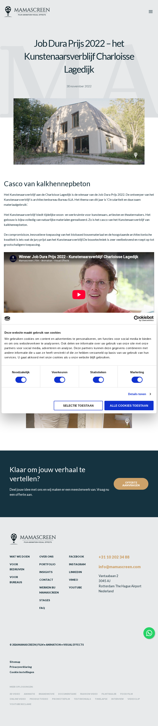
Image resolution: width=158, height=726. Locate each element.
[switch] (59, 380)
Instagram (77, 564)
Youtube (75, 587)
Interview (117, 699)
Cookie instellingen (22, 672)
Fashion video (89, 694)
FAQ (42, 608)
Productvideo (39, 699)
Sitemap (15, 661)
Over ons (46, 556)
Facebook (76, 556)
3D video (15, 694)
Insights (46, 572)
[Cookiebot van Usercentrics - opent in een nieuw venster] (137, 318)
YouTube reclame (20, 704)
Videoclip (134, 699)
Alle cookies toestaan (129, 405)
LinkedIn (75, 572)
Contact (46, 579)
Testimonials (82, 699)
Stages (44, 600)
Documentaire (67, 694)
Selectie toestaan (78, 405)
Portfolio (47, 564)
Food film (126, 694)
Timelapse (101, 699)
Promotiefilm (61, 699)
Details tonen (137, 394)
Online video (18, 699)
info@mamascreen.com (120, 566)
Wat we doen (20, 556)
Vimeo (73, 579)
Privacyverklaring (21, 666)
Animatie (29, 694)
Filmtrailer (109, 694)
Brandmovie (46, 694)
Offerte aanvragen (131, 484)
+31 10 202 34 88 (114, 557)
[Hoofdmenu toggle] (150, 11)
